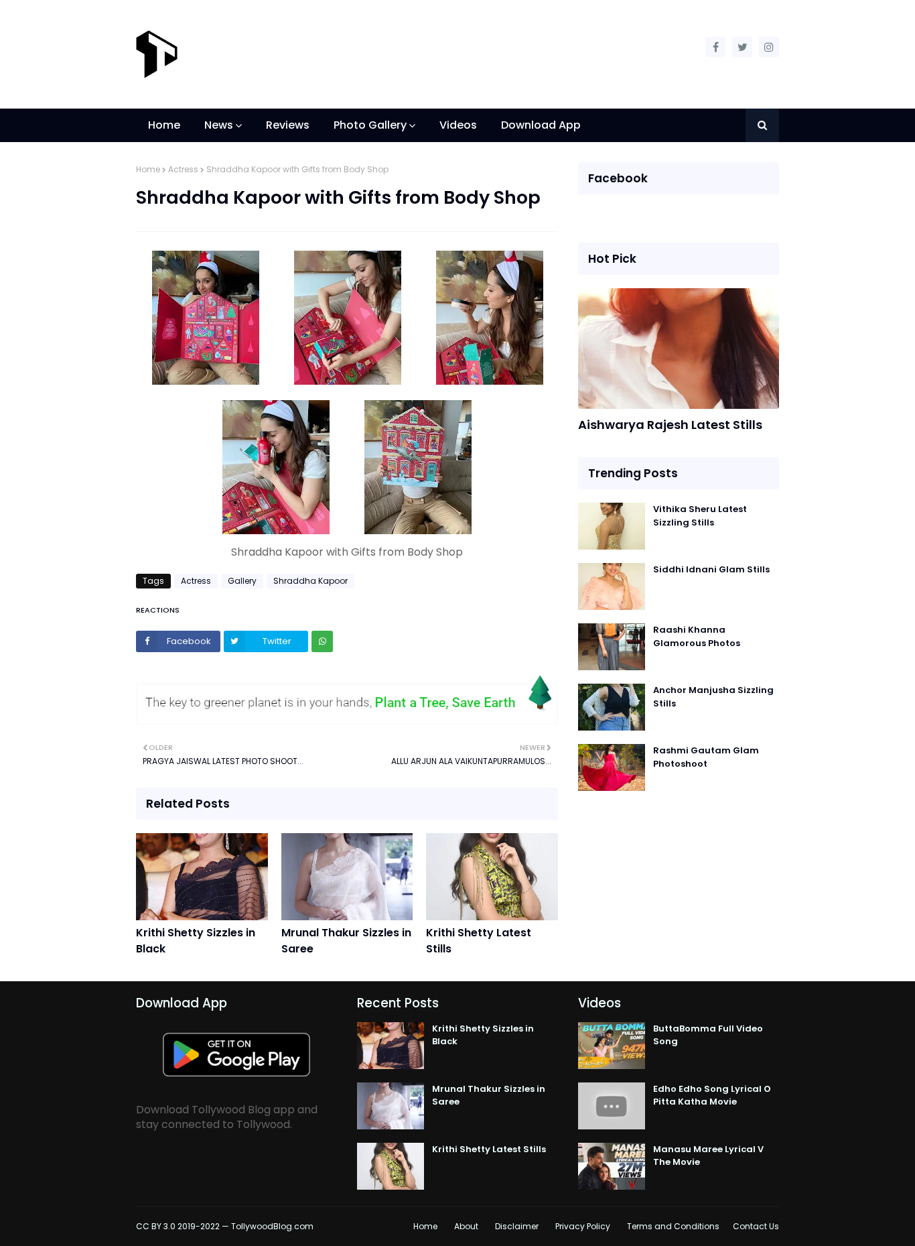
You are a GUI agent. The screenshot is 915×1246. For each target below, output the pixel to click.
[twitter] (742, 47)
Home (148, 169)
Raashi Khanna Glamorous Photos (696, 636)
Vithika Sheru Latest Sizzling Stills (700, 516)
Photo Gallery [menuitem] (370, 125)
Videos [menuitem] (458, 125)
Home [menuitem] (164, 125)
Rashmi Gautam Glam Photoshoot (706, 757)
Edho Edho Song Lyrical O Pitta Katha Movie (712, 1095)
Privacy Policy (582, 1226)
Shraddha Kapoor (310, 580)
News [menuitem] (218, 125)
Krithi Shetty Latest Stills (478, 940)
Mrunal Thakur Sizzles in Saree (346, 940)
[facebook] (715, 47)
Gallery (242, 580)
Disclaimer (517, 1226)
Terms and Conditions (673, 1226)
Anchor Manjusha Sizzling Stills (713, 697)
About (466, 1226)
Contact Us (756, 1226)
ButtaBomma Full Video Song (708, 1035)
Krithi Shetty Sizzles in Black (195, 940)
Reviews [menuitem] (287, 125)
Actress (183, 169)
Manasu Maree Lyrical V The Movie (708, 1156)
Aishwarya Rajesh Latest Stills (670, 424)
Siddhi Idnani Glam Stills (711, 569)
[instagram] (769, 47)
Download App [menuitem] (541, 125)
